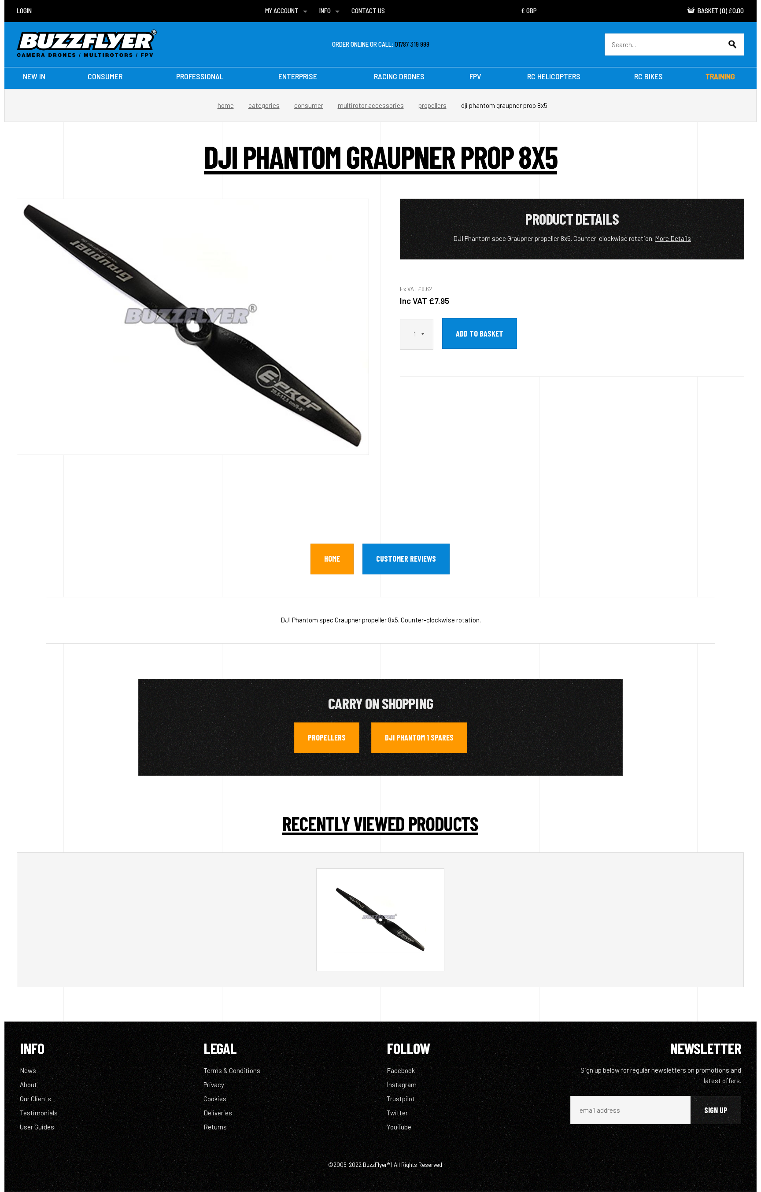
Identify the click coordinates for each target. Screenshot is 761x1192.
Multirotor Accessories (371, 105)
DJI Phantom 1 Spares (419, 737)
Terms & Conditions (231, 1070)
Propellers (432, 105)
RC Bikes (648, 76)
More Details (673, 238)
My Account (282, 11)
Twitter (397, 1113)
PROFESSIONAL (199, 76)
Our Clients (35, 1099)
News (28, 1070)
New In (34, 76)
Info (325, 11)
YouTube (399, 1127)
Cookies (214, 1099)
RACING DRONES (399, 76)
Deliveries (217, 1113)
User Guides (37, 1127)
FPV (475, 76)
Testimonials (39, 1113)
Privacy (213, 1084)
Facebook (401, 1070)
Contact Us (368, 11)
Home (226, 105)
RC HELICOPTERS (553, 76)
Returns (215, 1127)
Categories (264, 105)
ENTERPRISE (297, 76)
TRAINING (720, 76)
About (28, 1084)
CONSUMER (105, 76)
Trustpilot (401, 1099)
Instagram (402, 1084)
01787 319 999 (412, 44)
